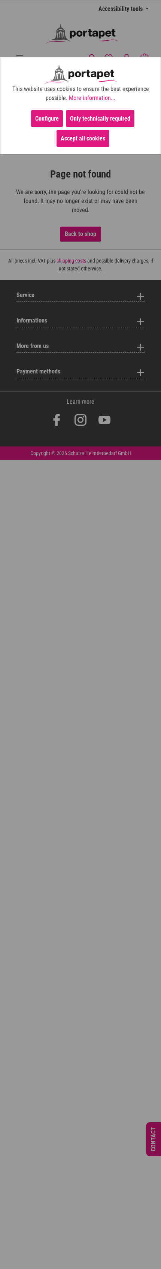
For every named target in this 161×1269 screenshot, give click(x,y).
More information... (92, 98)
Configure (47, 118)
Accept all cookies (83, 138)
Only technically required (100, 118)
